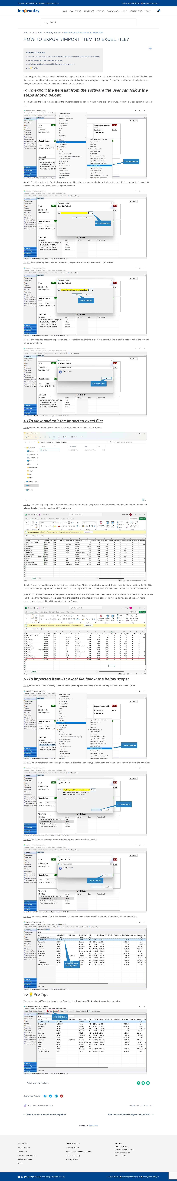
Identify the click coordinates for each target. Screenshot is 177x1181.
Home (26, 32)
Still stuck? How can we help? (41, 1105)
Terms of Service (73, 1143)
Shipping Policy (72, 1147)
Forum (20, 1163)
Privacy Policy (72, 1159)
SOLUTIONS (75, 11)
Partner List (22, 1143)
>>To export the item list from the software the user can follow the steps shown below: (63, 56)
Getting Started (53, 32)
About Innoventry (73, 1155)
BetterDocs (93, 1125)
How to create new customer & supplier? (46, 1114)
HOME (65, 11)
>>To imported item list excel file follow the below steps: (51, 64)
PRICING (100, 11)
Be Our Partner (24, 1147)
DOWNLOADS (113, 11)
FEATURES (89, 11)
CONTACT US (135, 11)
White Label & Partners (27, 1155)
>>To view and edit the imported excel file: (45, 60)
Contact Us (22, 1151)
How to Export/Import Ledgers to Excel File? (129, 1114)
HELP (124, 11)
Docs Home (37, 32)
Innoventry (28, 76)
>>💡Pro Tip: (33, 68)
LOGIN (147, 11)
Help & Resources (25, 1159)
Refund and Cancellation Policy (78, 1151)
